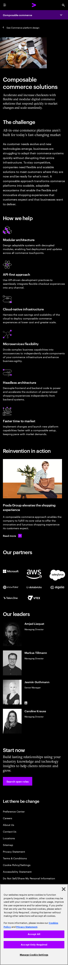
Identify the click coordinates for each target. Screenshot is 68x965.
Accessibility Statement (17, 871)
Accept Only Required (34, 944)
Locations (9, 838)
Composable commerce (17, 15)
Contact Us (9, 831)
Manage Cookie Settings (34, 955)
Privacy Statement (14, 851)
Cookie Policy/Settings (16, 865)
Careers (7, 818)
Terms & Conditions (15, 858)
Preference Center (14, 811)
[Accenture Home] (34, 5)
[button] (17, 781)
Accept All (34, 934)
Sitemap (8, 845)
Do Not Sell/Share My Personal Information (29, 878)
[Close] (64, 889)
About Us (8, 825)
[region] (34, 924)
